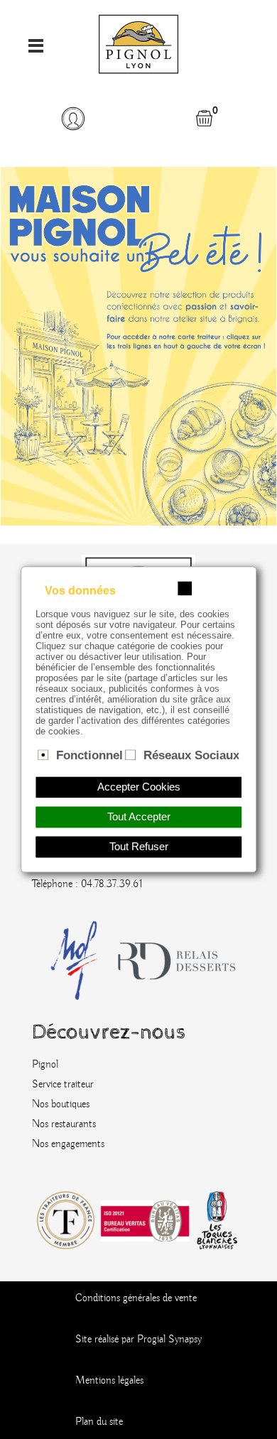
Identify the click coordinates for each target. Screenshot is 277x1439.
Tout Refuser (138, 847)
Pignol (45, 1064)
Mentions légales (109, 1380)
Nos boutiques (60, 1104)
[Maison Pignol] (138, 41)
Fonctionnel (89, 755)
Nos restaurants (64, 1124)
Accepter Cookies (138, 787)
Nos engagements (68, 1144)
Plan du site (99, 1422)
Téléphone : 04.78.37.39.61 (87, 884)
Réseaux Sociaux (191, 755)
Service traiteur (63, 1084)
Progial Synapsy (169, 1339)
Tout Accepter (138, 817)
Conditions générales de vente (136, 1298)
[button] (73, 118)
